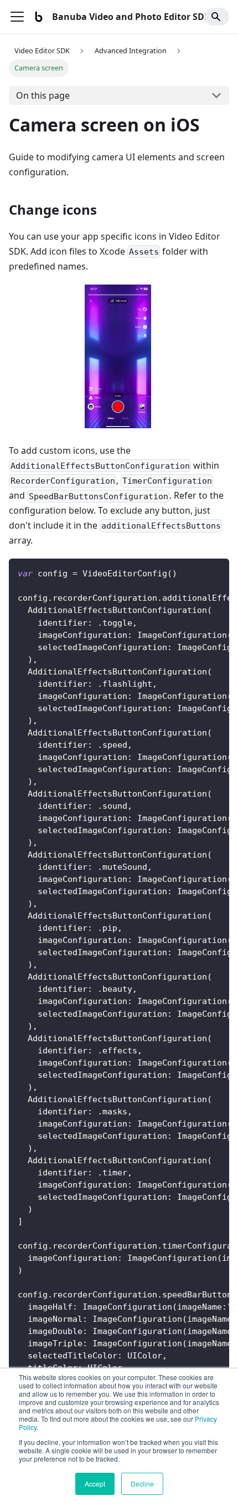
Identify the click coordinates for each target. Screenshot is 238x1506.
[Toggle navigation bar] (17, 16)
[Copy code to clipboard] (215, 572)
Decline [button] (142, 1483)
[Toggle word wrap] (195, 572)
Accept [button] (95, 1483)
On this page (43, 95)
